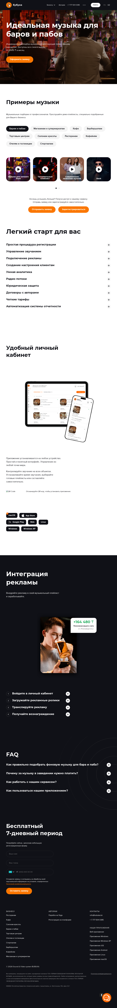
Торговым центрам (14, 933)
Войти (95, 5)
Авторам (62, 5)
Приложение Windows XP (100, 941)
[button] (56, 188)
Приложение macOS (98, 959)
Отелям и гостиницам (15, 938)
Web (32, 522)
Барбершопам (12, 947)
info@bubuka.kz (96, 915)
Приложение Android (98, 950)
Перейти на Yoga (55, 915)
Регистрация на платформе (60, 920)
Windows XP (29, 529)
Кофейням (10, 952)
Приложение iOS (97, 945)
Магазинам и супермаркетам (18, 956)
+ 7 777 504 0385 (73, 5)
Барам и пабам (12, 929)
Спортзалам (11, 943)
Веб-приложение (97, 932)
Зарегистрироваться (73, 209)
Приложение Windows (99, 936)
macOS (11, 515)
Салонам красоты (13, 924)
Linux (43, 522)
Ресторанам (11, 915)
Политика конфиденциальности (101, 973)
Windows (12, 529)
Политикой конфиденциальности (18, 884)
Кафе (8, 920)
